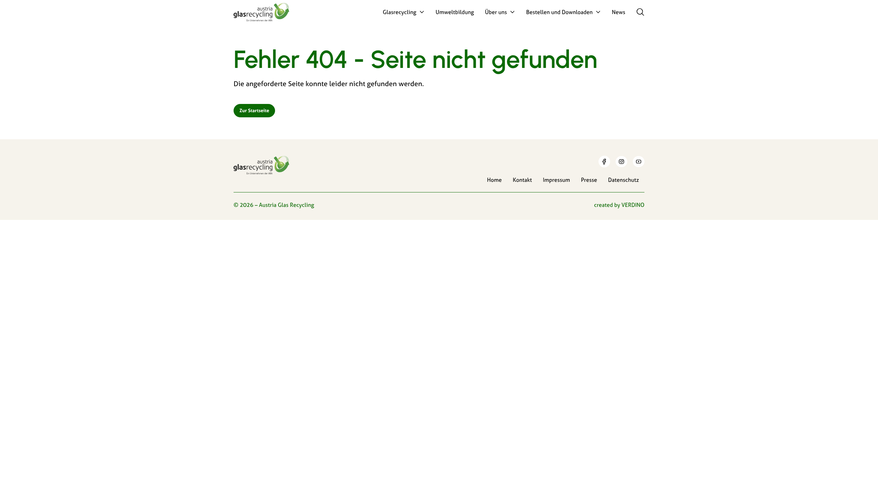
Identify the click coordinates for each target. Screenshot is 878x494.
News (618, 12)
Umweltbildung (455, 12)
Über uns (496, 12)
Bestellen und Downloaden (559, 12)
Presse (589, 179)
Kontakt (522, 179)
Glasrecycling (399, 12)
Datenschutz (623, 179)
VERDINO (632, 204)
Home (494, 179)
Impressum (556, 179)
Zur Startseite (254, 110)
